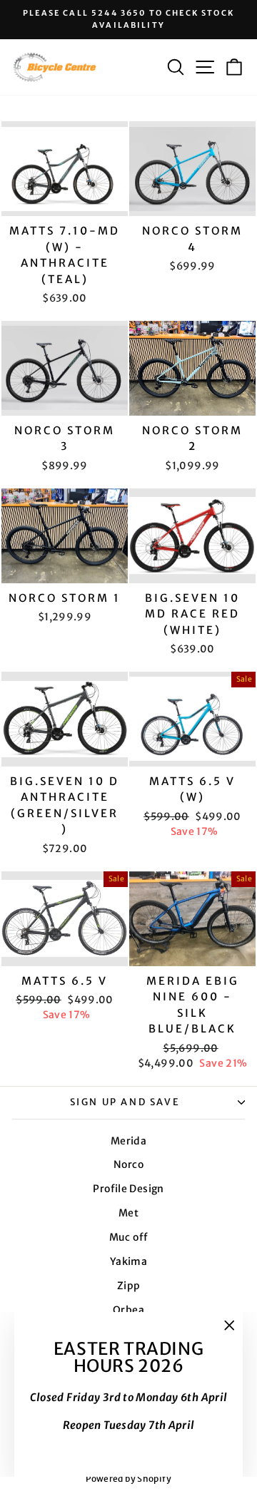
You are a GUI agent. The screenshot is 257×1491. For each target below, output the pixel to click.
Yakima (128, 1261)
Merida (128, 1140)
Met (128, 1212)
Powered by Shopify (128, 1478)
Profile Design (128, 1188)
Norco (128, 1164)
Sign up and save (125, 1102)
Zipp (129, 1285)
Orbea (128, 1309)
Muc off (128, 1237)
